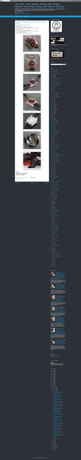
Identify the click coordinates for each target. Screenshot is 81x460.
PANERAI (52, 207)
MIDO (52, 192)
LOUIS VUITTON (53, 189)
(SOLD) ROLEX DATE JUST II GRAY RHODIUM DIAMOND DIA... (58, 414)
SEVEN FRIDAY (53, 235)
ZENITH (52, 264)
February (54, 446)
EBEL (52, 138)
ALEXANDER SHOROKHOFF (55, 83)
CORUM (52, 129)
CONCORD (52, 127)
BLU (51, 99)
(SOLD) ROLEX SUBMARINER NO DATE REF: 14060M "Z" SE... (58, 406)
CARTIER (52, 112)
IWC (51, 179)
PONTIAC (52, 220)
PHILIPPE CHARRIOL (54, 215)
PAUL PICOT (53, 212)
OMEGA (52, 202)
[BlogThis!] (31, 177)
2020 (53, 378)
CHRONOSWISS (53, 122)
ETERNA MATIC (53, 145)
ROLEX (52, 232)
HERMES (52, 174)
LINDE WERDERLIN (54, 184)
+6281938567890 (26, 11)
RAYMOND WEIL (53, 225)
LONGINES (52, 186)
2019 (53, 380)
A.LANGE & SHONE (54, 78)
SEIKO (52, 233)
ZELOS (52, 263)
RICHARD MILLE (53, 228)
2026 (53, 370)
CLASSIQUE (53, 125)
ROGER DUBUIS (53, 230)
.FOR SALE (53, 71)
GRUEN (52, 166)
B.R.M (52, 89)
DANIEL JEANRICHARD (55, 130)
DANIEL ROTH (53, 132)
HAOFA (52, 171)
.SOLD (52, 75)
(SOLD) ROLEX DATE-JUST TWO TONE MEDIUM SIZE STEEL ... (57, 435)
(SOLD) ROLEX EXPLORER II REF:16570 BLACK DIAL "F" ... (58, 408)
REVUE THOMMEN (54, 227)
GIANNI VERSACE (54, 160)
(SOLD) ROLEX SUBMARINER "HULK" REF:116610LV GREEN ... (58, 426)
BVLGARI (52, 111)
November (54, 388)
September (55, 391)
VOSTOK (52, 259)
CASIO (52, 114)
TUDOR (52, 250)
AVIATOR (52, 86)
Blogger (46, 457)
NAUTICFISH (53, 199)
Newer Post (18, 183)
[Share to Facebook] (33, 177)
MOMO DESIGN (53, 194)
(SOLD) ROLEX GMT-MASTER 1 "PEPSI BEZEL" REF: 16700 (58, 423)
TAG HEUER (53, 245)
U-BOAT (52, 251)
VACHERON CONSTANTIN (55, 256)
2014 (53, 449)
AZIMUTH (52, 88)
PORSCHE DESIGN (54, 222)
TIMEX (52, 246)
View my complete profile (55, 356)
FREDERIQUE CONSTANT (55, 155)
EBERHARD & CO (54, 140)
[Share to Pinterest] (34, 177)
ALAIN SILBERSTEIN (54, 81)
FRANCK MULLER (54, 153)
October (54, 389)
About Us (26, 16)
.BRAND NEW (53, 70)
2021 (53, 377)
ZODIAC (52, 266)
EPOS (52, 143)
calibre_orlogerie (20, 12)
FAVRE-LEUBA (53, 148)
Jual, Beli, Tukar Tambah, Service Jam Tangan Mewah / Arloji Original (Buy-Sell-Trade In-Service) (39, 5)
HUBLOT (52, 178)
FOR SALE (52, 150)
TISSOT (52, 248)
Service (21, 16)
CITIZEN (52, 124)
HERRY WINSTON (54, 176)
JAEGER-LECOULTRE (54, 181)
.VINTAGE (52, 76)
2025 (53, 371)
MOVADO (52, 197)
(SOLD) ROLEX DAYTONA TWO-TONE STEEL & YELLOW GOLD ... (58, 420)
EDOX (52, 142)
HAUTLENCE (53, 173)
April (53, 443)
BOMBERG (52, 101)
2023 (53, 374)
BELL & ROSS (53, 94)
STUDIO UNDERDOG (54, 240)
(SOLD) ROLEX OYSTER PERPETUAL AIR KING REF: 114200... (58, 429)
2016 (53, 384)
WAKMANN (53, 261)
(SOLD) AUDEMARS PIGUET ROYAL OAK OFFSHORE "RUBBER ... (57, 417)
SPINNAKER (53, 238)
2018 (53, 381)
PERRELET (53, 214)
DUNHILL (52, 137)
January (54, 447)
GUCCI (52, 168)
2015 (53, 385)
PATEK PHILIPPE (54, 210)
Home (17, 16)
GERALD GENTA (53, 158)
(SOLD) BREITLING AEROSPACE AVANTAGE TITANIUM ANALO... (57, 411)
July (53, 439)
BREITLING (53, 104)
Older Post (46, 183)
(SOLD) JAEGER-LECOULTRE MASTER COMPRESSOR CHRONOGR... (57, 399)
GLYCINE (52, 163)
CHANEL (52, 117)
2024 (53, 373)
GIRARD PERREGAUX (54, 161)
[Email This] (30, 177)
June (54, 440)
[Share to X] (32, 177)
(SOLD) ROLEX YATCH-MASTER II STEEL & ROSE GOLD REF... (58, 393)
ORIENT (52, 204)
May (53, 442)
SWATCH (52, 243)
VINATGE (52, 258)
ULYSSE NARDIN (54, 253)
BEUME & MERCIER (54, 96)
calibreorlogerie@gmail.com (24, 13)
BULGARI (52, 107)
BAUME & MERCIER (54, 93)
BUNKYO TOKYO (54, 109)
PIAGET (52, 217)
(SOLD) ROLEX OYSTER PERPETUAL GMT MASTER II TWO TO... (58, 432)
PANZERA (52, 209)
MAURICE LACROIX (54, 191)
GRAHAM (52, 165)
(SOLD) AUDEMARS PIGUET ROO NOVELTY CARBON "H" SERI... (58, 402)
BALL (52, 91)
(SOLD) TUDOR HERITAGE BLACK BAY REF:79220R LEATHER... (57, 396)
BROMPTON (53, 106)
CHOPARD (52, 119)
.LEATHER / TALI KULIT (55, 73)
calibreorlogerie (54, 355)
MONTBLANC (53, 196)
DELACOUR (53, 135)
